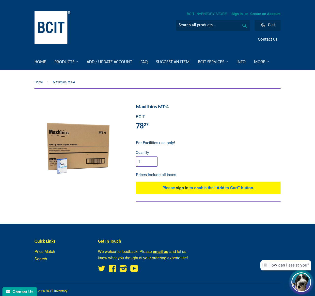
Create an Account (265, 13)
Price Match (44, 251)
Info (241, 62)
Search (40, 259)
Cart (271, 25)
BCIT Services (211, 62)
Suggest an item (172, 62)
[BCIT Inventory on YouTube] (134, 270)
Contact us (267, 39)
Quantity (142, 152)
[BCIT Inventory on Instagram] (123, 270)
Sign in (237, 13)
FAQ (144, 62)
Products (64, 62)
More (260, 62)
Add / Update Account (109, 62)
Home (40, 62)
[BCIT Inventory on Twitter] (101, 270)
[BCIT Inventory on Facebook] (112, 270)
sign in (182, 187)
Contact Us (21, 292)
